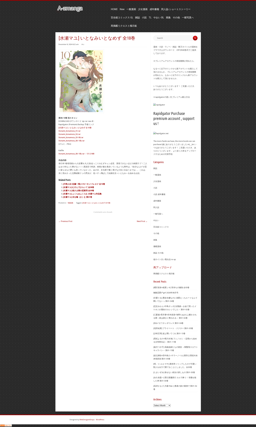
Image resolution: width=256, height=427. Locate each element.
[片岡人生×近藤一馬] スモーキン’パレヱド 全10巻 (84, 184)
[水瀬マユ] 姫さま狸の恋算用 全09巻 (78, 190)
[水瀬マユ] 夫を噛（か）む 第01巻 (77, 197)
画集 (168, 17)
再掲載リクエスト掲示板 (124, 25)
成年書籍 (154, 9)
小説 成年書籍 (159, 194)
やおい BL (158, 17)
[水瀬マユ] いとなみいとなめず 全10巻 (75, 128)
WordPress (100, 420)
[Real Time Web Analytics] (6, 426)
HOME (114, 9)
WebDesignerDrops (87, 420)
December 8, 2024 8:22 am (69, 44)
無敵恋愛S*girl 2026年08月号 (165, 293)
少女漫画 (143, 9)
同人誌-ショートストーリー (176, 9)
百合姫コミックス (161, 227)
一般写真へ (188, 17)
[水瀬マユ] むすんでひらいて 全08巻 (78, 187)
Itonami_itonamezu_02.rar (70, 134)
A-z (83, 44)
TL (150, 17)
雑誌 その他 (158, 253)
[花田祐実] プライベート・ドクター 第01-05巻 (173, 328)
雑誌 (137, 17)
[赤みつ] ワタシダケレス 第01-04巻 (168, 323)
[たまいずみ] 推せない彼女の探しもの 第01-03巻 (174, 372)
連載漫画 (157, 246)
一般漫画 (131, 9)
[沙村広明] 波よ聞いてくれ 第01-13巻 (169, 333)
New (122, 9)
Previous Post (65, 221)
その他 (176, 17)
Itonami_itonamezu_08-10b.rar (72, 141)
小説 (144, 17)
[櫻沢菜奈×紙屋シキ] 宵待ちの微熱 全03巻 (171, 287)
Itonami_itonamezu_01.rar (70, 131)
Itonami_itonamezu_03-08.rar (71, 137)
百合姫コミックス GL (122, 17)
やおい (156, 220)
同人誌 (156, 207)
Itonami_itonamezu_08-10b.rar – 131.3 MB (76, 154)
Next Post (142, 221)
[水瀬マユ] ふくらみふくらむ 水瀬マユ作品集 (82, 194)
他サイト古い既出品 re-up (164, 259)
